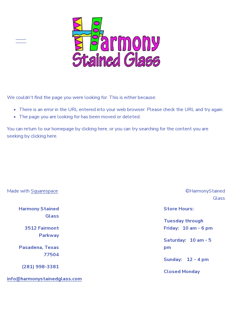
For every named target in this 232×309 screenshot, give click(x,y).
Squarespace (44, 191)
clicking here (94, 129)
